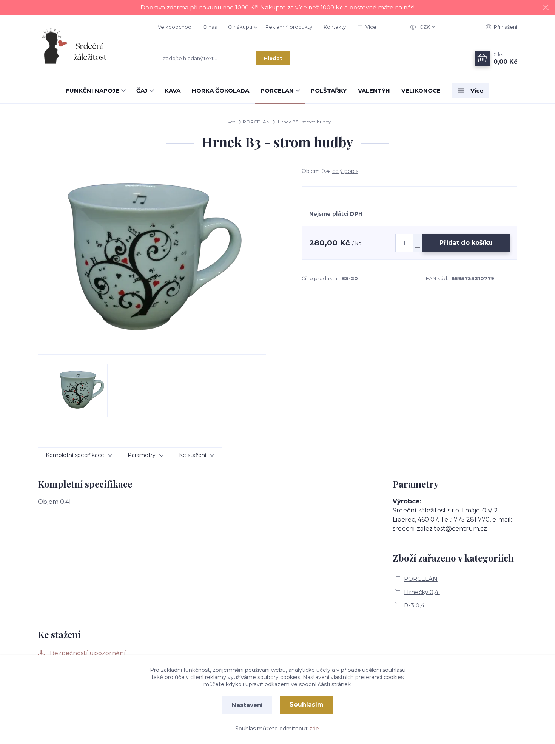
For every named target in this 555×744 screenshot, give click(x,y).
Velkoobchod (174, 27)
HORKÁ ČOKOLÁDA (220, 90)
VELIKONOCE (421, 90)
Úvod (230, 122)
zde (314, 728)
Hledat (273, 58)
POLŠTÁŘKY (329, 90)
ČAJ (142, 90)
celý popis (345, 171)
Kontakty (335, 27)
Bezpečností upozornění (87, 653)
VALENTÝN (374, 90)
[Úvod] (90, 46)
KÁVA (172, 90)
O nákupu (240, 27)
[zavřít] (546, 7)
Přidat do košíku (466, 242)
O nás (210, 27)
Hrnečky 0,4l (422, 592)
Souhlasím (307, 704)
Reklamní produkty (288, 27)
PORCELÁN (277, 90)
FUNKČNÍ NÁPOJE (92, 90)
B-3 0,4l (415, 605)
